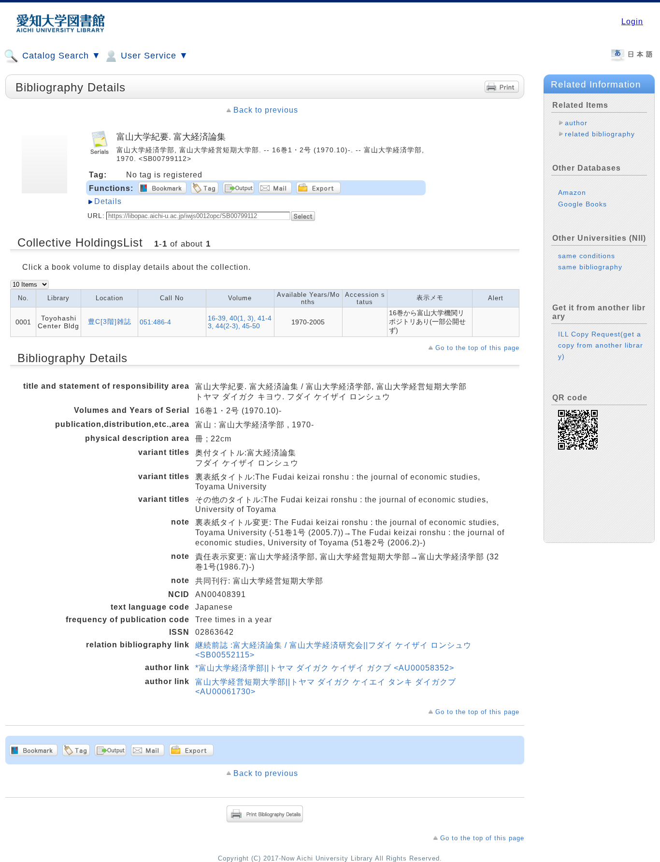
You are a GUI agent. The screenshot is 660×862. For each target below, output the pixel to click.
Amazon (572, 192)
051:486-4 (155, 322)
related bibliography (600, 134)
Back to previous (265, 110)
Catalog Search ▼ (60, 55)
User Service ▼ (153, 55)
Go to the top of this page (477, 347)
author (576, 123)
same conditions (586, 256)
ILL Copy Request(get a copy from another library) (600, 345)
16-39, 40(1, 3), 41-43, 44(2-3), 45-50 (240, 322)
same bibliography (590, 267)
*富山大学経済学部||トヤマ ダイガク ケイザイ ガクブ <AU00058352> (324, 668)
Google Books (582, 204)
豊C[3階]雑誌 (109, 321)
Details (108, 201)
